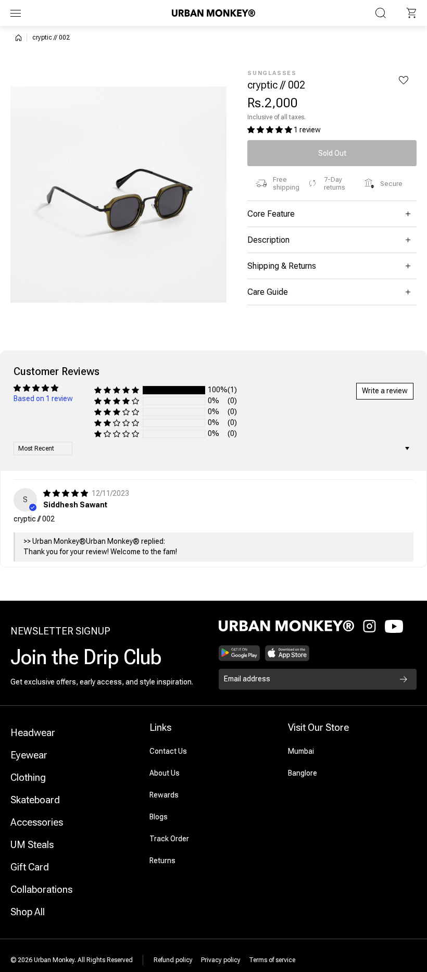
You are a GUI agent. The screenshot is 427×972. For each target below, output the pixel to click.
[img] (66, 493)
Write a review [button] (385, 391)
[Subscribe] (404, 679)
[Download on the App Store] (287, 653)
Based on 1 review (43, 398)
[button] (411, 13)
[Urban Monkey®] (213, 12)
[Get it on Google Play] (239, 653)
